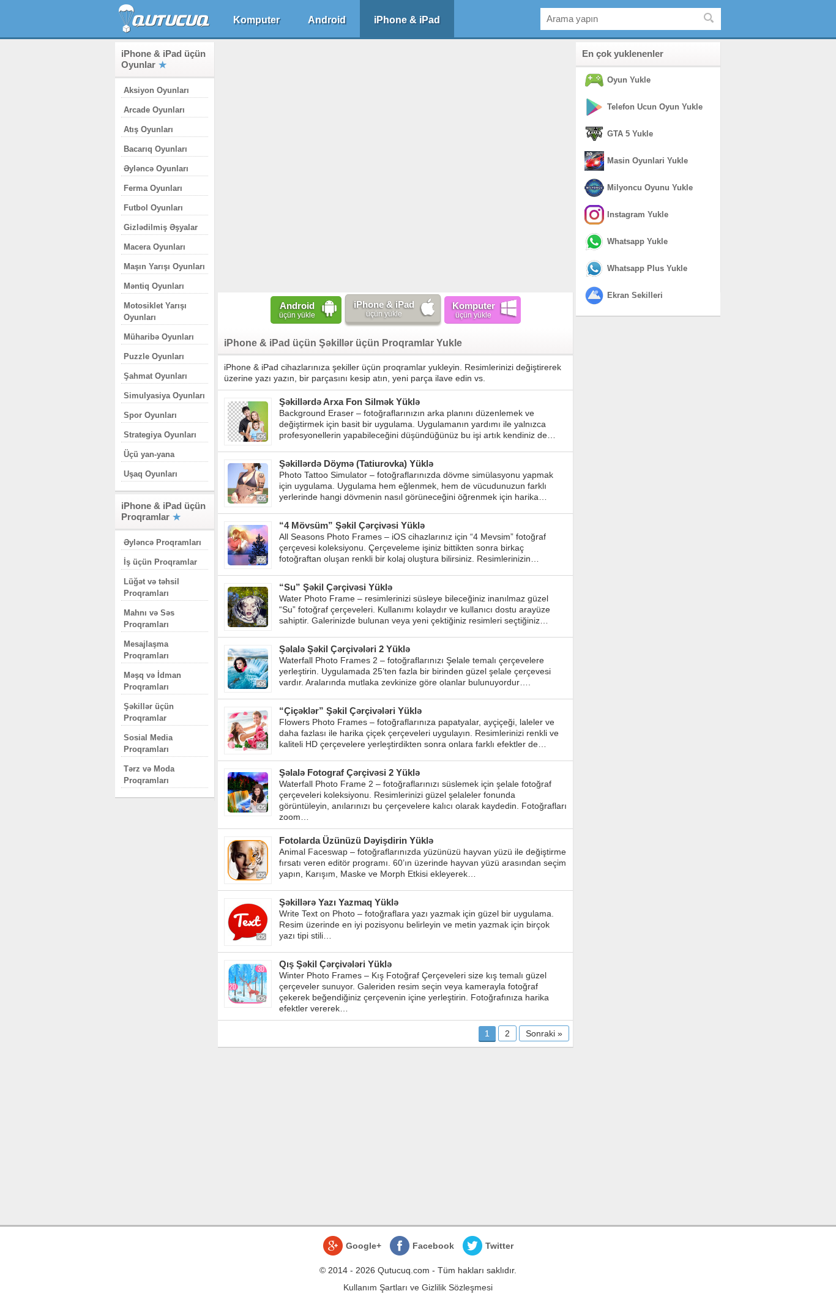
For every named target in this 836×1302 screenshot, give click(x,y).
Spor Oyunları (150, 415)
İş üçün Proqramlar (160, 562)
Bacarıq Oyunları (155, 149)
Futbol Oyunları (153, 207)
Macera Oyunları (154, 246)
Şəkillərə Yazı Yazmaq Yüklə (338, 902)
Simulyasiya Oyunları (164, 395)
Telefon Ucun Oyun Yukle (655, 106)
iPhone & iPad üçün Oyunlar (163, 59)
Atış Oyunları (148, 129)
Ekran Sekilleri (635, 295)
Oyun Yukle (629, 79)
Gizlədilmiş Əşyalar (161, 227)
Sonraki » (544, 1033)
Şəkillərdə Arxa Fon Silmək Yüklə (349, 401)
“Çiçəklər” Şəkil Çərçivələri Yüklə (350, 710)
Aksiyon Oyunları (156, 90)
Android (327, 20)
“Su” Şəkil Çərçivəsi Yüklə (335, 587)
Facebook (433, 1246)
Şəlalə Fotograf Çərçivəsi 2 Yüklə (349, 772)
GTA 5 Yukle (630, 133)
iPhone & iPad (407, 20)
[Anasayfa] (165, 18)
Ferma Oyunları (153, 188)
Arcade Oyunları (154, 109)
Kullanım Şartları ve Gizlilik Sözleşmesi (418, 1287)
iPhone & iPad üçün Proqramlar (163, 511)
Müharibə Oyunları (159, 336)
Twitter (499, 1246)
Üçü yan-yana (149, 454)
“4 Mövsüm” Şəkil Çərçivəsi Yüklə (352, 525)
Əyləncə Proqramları (162, 542)
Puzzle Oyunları (154, 356)
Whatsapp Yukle (637, 241)
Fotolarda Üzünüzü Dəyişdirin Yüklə (356, 840)
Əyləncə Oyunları (156, 168)
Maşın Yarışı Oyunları (164, 266)
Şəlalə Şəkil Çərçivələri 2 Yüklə (344, 649)
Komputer (256, 20)
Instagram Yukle (637, 214)
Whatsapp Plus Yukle (647, 268)
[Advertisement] (395, 164)
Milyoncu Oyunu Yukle (650, 187)
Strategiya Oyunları (160, 434)
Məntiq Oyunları (154, 286)
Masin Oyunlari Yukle (647, 160)
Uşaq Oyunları (150, 473)
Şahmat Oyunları (155, 376)
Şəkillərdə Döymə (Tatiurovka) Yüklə (356, 463)
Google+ (363, 1246)
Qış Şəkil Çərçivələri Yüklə (335, 964)
